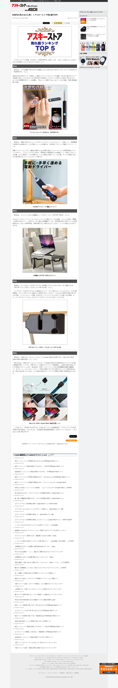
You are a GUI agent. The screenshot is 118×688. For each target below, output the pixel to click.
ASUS (68, 663)
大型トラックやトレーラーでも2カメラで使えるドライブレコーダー (36, 642)
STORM (81, 657)
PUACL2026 (78, 665)
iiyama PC (54, 657)
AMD (58, 657)
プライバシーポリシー (53, 673)
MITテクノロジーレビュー (72, 667)
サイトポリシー (42, 673)
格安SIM (38, 665)
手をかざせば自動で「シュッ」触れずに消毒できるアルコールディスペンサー (39, 551)
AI (33, 655)
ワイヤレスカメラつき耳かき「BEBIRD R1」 (45, 132)
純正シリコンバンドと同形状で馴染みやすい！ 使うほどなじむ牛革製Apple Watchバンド (42, 477)
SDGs (74, 665)
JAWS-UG (41, 659)
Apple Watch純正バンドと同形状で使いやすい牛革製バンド (33, 621)
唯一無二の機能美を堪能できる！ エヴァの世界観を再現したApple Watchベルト (39, 498)
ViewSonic (54, 661)
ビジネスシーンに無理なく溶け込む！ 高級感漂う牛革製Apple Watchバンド (38, 632)
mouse (39, 657)
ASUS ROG (66, 657)
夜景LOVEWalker (63, 668)
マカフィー (44, 657)
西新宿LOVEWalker (54, 668)
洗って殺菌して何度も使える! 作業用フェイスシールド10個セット (35, 573)
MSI (45, 661)
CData (56, 663)
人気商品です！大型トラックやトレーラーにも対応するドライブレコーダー (38, 589)
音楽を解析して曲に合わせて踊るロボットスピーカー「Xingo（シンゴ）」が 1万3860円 (42, 562)
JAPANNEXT (73, 663)
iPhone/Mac (51, 655)
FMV (36, 657)
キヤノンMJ (54, 659)
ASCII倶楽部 (85, 655)
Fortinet (64, 663)
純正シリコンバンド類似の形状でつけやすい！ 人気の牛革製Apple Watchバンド (39, 466)
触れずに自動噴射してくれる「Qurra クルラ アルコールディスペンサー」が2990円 (40, 567)
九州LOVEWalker (71, 668)
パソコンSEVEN (72, 657)
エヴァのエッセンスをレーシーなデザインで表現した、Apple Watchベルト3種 (39, 509)
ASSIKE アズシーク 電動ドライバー (45, 207)
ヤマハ (65, 659)
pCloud (71, 661)
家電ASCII (43, 665)
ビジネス (38, 655)
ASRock (43, 663)
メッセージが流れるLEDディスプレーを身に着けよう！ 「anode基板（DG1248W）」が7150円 (44, 541)
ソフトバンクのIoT (75, 659)
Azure (59, 659)
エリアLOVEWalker (37, 668)
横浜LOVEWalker (46, 668)
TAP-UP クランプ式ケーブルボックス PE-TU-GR (44, 347)
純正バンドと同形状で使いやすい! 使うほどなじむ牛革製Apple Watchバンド (38, 605)
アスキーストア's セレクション (25, 5)
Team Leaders (56, 665)
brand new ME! (66, 661)
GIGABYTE (49, 661)
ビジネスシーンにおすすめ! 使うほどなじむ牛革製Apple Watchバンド (36, 610)
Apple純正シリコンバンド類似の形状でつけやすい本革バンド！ (34, 637)
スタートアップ (75, 655)
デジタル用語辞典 (56, 667)
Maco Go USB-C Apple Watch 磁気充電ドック (44, 423)
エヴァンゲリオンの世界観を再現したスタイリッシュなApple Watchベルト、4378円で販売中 (43, 519)
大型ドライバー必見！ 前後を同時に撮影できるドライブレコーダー (36, 648)
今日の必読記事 (42, 667)
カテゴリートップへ (71, 440)
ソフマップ (60, 661)
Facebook (21, 429)
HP (77, 657)
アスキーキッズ (32, 665)
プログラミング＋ (63, 665)
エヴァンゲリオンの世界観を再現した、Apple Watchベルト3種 (34, 514)
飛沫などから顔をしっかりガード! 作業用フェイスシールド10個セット (36, 578)
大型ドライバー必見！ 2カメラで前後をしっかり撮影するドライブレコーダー (39, 583)
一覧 (52, 23)
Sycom (61, 657)
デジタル (46, 655)
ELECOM (49, 657)
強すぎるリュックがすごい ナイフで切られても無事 (96, 35)
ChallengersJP (85, 665)
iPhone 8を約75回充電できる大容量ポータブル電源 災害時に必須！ (35, 600)
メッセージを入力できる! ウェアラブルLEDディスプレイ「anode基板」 (37, 525)
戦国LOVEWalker (88, 668)
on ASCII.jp (31, 9)
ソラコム (48, 663)
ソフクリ (82, 659)
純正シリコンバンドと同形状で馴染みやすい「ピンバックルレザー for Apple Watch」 (41, 482)
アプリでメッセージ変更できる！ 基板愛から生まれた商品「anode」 (36, 535)
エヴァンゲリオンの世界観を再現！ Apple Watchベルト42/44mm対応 (36, 503)
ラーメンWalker (29, 668)
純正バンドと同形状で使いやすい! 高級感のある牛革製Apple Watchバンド (37, 616)
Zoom (69, 659)
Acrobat (49, 659)
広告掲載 (76, 673)
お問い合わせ (69, 673)
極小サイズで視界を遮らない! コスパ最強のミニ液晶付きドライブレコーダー (39, 594)
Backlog (60, 663)
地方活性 (70, 665)
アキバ (65, 655)
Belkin (62, 659)
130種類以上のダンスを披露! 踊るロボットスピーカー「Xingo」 (34, 557)
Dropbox (52, 663)
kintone (45, 659)
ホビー (56, 655)
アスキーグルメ (49, 665)
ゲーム (80, 655)
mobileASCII (64, 667)
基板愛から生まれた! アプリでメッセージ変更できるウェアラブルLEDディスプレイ (41, 530)
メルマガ (29, 429)
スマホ (69, 655)
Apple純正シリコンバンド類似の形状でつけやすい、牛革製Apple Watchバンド (39, 471)
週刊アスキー (49, 667)
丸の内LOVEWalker (80, 668)
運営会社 (62, 673)
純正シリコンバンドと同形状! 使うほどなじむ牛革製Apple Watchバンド (37, 461)
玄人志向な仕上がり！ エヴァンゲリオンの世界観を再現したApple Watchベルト (39, 493)
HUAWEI (36, 659)
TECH (42, 655)
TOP (31, 655)
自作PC (60, 655)
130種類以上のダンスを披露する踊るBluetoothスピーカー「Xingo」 (35, 546)
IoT (35, 655)
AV (63, 655)
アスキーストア (73, 18)
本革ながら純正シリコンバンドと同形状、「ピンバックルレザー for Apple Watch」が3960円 (43, 487)
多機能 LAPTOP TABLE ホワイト (45, 275)
